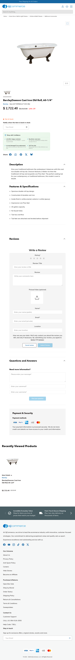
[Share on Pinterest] (21, 154)
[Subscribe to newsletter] (69, 638)
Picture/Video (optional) (37, 290)
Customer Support (10, 617)
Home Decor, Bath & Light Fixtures (18, 16)
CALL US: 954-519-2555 (12, 620)
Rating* (37, 255)
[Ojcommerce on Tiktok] (18, 544)
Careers (6, 567)
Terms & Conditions (10, 603)
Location (37, 326)
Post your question (37, 398)
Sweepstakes (8, 607)
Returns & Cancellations (12, 599)
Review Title (37, 263)
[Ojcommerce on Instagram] (14, 544)
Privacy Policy (8, 559)
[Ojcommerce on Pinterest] (23, 544)
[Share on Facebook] (10, 154)
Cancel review (29, 345)
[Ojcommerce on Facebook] (4, 544)
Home (5, 16)
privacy (41, 340)
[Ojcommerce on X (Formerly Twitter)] (28, 544)
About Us (6, 555)
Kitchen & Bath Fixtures (36, 16)
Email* (37, 317)
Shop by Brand (8, 588)
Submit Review (45, 345)
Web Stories (7, 571)
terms (33, 340)
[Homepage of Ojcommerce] (13, 6)
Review (37, 272)
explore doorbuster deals (37, 1)
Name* (37, 308)
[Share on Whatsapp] (15, 154)
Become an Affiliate (10, 574)
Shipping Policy (8, 596)
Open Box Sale (8, 584)
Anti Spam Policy (9, 563)
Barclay (5, 104)
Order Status (7, 592)
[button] (31, 258)
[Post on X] (26, 154)
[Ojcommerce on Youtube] (9, 544)
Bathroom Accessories (51, 16)
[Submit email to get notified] (26, 127)
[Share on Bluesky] (31, 154)
